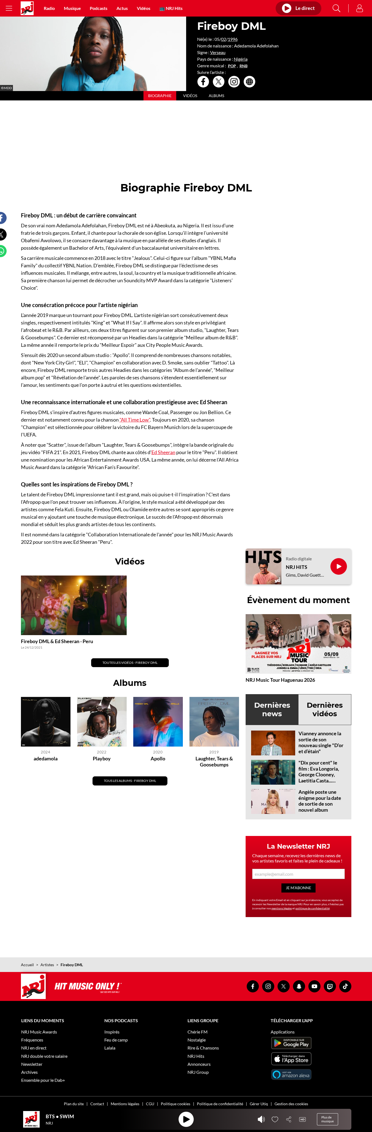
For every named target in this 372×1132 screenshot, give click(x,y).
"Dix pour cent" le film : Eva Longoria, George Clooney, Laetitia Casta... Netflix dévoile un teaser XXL (318, 777)
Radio (49, 8)
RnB (244, 66)
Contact (97, 1103)
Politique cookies (175, 1103)
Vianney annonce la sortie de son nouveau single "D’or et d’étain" (320, 742)
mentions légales (281, 908)
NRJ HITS (296, 567)
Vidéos (143, 8)
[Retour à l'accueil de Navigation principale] (27, 8)
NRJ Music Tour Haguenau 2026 (280, 680)
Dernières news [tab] (272, 709)
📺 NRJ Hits (171, 8)
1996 (233, 39)
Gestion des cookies (291, 1103)
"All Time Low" (135, 420)
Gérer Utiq (259, 1103)
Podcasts (98, 8)
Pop (232, 66)
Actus (122, 8)
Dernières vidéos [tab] (325, 709)
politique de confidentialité (312, 908)
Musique (72, 8)
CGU (150, 1103)
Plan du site (74, 1103)
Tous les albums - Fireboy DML (130, 781)
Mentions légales (125, 1103)
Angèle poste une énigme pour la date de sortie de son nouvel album (319, 801)
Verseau (218, 52)
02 (223, 39)
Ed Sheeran (163, 452)
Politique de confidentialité (220, 1103)
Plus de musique (327, 1119)
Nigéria (241, 59)
